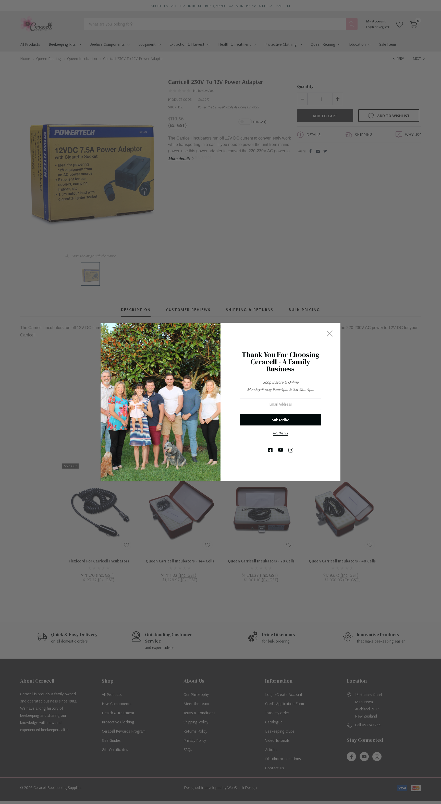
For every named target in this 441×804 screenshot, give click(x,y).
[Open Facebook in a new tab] (270, 450)
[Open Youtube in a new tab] (280, 450)
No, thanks (280, 433)
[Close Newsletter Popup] (330, 333)
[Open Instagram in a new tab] (290, 450)
